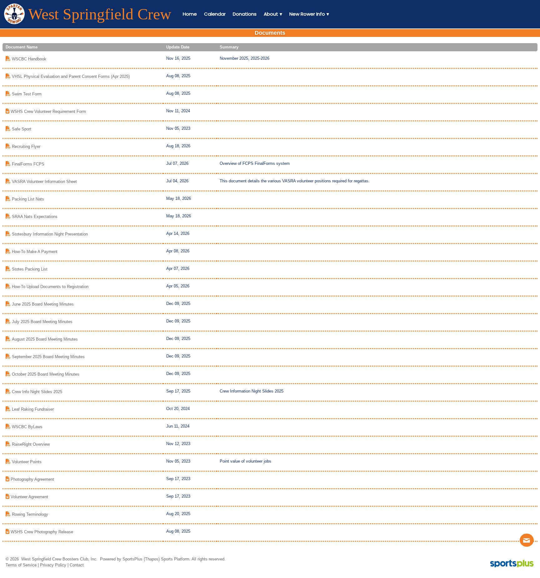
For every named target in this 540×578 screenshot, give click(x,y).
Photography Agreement (32, 479)
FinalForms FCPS (28, 164)
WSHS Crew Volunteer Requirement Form (48, 111)
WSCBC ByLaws (27, 426)
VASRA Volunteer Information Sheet (44, 181)
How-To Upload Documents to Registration (50, 286)
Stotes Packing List (30, 269)
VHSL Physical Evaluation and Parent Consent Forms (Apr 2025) (71, 76)
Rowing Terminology (30, 514)
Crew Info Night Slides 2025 (37, 391)
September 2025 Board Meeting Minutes (48, 356)
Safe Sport (21, 129)
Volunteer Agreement (29, 496)
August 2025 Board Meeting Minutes (45, 339)
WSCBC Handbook (29, 59)
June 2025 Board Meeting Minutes (43, 304)
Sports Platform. (176, 559)
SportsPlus (132, 559)
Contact (77, 565)
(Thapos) (152, 559)
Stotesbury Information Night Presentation (50, 234)
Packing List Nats (28, 199)
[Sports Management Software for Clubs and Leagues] (509, 564)
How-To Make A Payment (35, 251)
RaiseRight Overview (31, 444)
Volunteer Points (27, 461)
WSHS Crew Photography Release (42, 532)
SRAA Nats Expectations (35, 216)
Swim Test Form (27, 94)
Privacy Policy (53, 565)
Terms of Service (21, 565)
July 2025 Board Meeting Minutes (42, 321)
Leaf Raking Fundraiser (33, 409)
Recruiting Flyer (26, 146)
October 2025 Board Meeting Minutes (45, 374)
